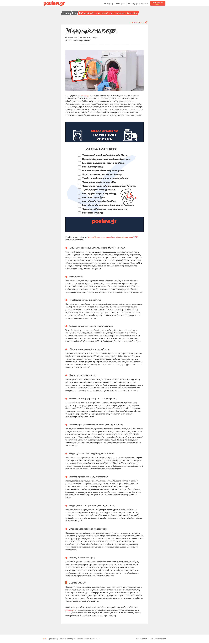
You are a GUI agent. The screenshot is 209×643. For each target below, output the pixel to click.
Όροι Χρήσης (53, 638)
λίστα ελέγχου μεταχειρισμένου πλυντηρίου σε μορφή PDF (113, 237)
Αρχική (109, 3)
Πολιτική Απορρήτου (67, 638)
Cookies (80, 638)
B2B (44, 638)
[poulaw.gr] (54, 2)
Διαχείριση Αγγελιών (139, 3)
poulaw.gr (85, 95)
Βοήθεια (121, 3)
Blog (74, 13)
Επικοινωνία (89, 638)
